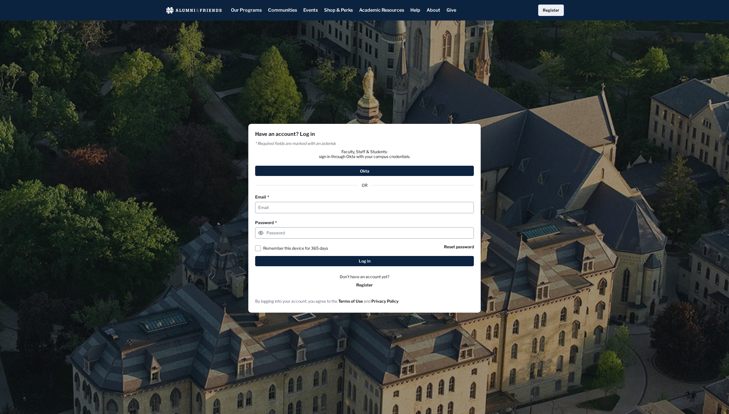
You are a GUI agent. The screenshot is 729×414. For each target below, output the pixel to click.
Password (266, 222)
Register (364, 284)
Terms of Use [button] (350, 301)
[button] (260, 232)
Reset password (459, 246)
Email (262, 196)
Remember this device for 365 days (295, 248)
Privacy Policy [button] (385, 301)
